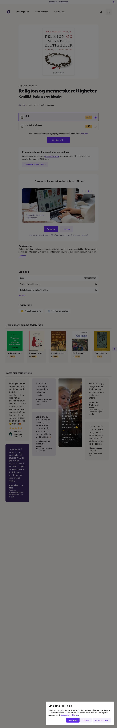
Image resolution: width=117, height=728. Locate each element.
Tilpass (86, 720)
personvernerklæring (69, 715)
